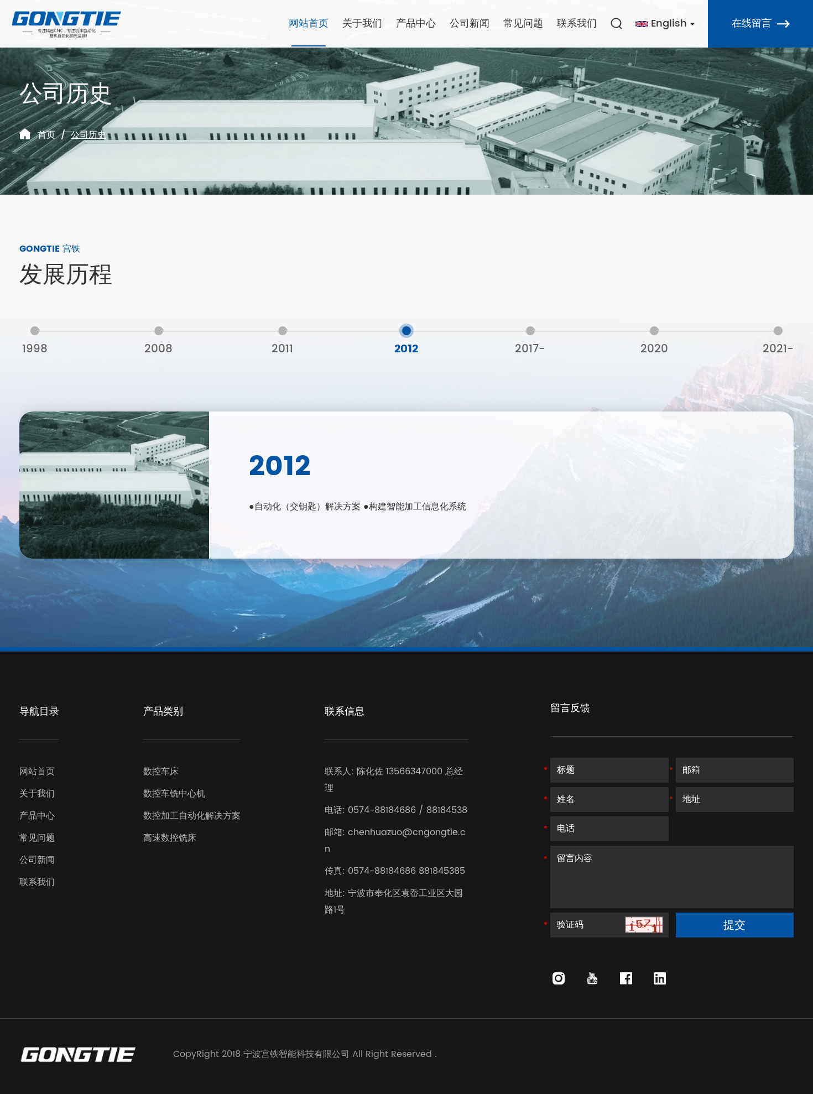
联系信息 (344, 712)
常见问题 (523, 23)
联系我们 (577, 23)
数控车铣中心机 (174, 793)
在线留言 (752, 23)
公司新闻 (469, 23)
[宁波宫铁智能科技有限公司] (77, 1054)
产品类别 (163, 712)
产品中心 (416, 23)
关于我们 (362, 23)
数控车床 (161, 771)
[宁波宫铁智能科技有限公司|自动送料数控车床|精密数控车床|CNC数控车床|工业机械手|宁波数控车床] (66, 23)
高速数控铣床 (169, 838)
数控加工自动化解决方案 (192, 816)
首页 (46, 135)
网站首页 (309, 23)
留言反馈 (570, 708)
